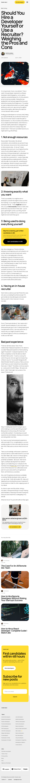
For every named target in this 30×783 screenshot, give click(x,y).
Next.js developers (20, 733)
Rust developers (19, 735)
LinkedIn (10, 779)
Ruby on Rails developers (21, 728)
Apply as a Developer (6, 763)
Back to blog (4, 8)
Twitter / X (3, 779)
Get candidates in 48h (15, 241)
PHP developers (5, 728)
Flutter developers (5, 721)
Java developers (19, 717)
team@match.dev (18, 779)
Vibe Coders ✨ (19, 730)
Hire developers (20, 2)
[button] (27, 2)
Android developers (5, 717)
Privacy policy (4, 756)
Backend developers (6, 719)
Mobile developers (20, 719)
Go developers (4, 735)
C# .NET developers (5, 730)
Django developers (5, 733)
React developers (20, 726)
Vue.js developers (19, 737)
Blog (2, 758)
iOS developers (4, 726)
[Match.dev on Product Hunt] (16, 769)
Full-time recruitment (6, 751)
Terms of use (4, 753)
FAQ (2, 760)
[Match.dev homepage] (15, 707)
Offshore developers (20, 721)
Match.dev (14, 466)
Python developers (20, 723)
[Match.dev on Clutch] (25, 769)
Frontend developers (6, 723)
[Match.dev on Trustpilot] (5, 769)
